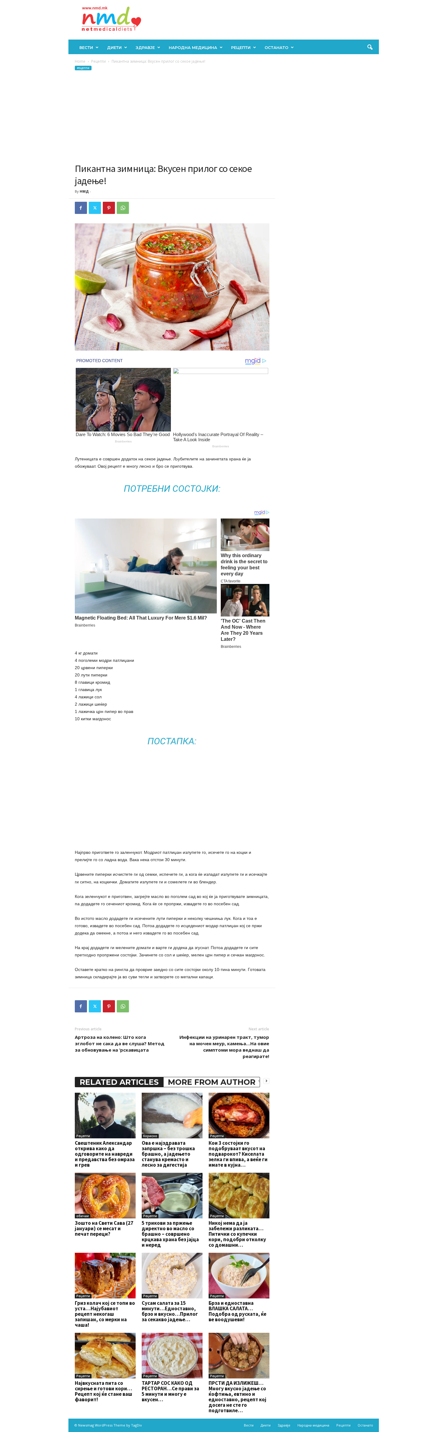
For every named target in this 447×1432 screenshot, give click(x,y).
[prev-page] (259, 1080)
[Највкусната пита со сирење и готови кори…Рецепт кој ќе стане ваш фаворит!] (105, 1355)
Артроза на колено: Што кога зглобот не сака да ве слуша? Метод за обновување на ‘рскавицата (120, 1043)
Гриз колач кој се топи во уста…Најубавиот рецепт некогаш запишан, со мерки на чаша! (105, 1314)
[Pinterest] (109, 208)
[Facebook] (81, 208)
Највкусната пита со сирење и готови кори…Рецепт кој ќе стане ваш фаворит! (103, 1391)
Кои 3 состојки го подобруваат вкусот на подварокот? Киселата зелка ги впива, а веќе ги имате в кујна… (238, 1154)
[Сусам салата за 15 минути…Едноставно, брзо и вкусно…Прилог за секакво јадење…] (172, 1275)
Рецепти (241, 47)
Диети (114, 47)
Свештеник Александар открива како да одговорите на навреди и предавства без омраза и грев (105, 1154)
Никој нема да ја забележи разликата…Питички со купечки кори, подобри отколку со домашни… (237, 1234)
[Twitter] (95, 208)
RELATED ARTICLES (119, 1082)
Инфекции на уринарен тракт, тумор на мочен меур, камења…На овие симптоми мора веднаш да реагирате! (224, 1046)
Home (80, 61)
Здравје (145, 47)
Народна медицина (193, 47)
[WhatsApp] (123, 208)
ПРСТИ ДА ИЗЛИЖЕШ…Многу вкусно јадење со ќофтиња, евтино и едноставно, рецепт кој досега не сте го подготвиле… (237, 1397)
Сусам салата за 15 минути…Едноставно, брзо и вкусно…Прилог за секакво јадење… (170, 1311)
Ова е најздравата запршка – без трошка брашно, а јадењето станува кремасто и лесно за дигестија (168, 1154)
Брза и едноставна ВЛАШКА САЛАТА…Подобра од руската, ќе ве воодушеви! (237, 1311)
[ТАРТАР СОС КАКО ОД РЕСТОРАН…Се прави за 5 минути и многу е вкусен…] (172, 1355)
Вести (86, 47)
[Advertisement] (172, 116)
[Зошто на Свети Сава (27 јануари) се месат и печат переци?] (105, 1195)
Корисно (150, 1136)
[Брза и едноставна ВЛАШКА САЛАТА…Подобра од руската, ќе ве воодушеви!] (239, 1275)
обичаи (82, 1216)
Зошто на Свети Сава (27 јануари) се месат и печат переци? (104, 1228)
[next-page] (266, 1080)
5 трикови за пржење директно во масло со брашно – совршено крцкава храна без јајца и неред (170, 1234)
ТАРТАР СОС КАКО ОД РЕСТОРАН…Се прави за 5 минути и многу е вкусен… (170, 1391)
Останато (276, 47)
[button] (369, 47)
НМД (84, 191)
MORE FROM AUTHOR (211, 1082)
